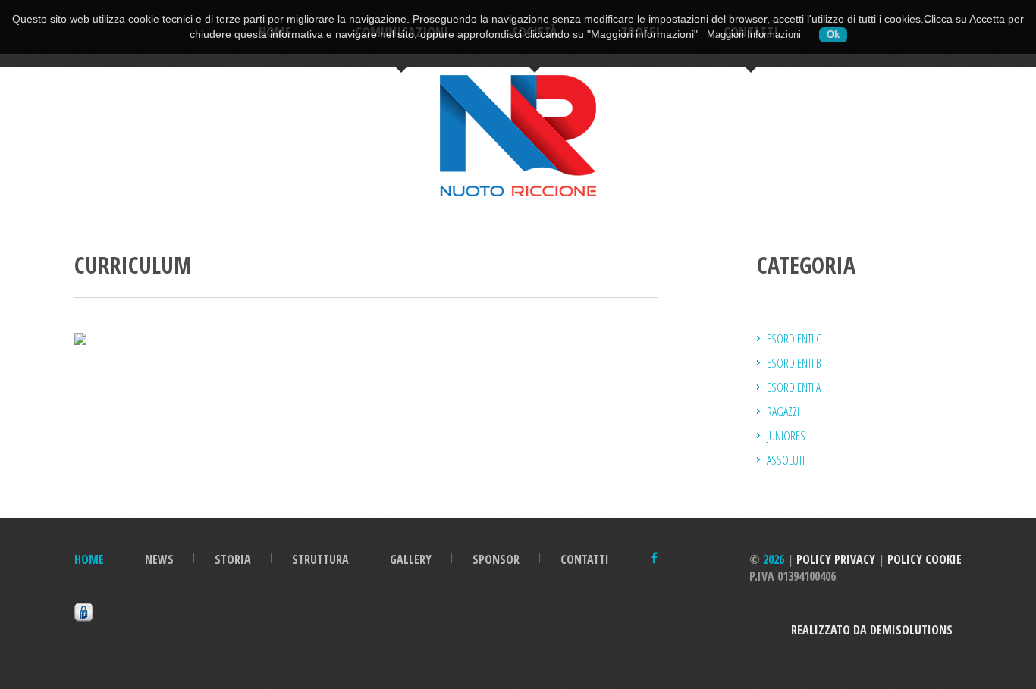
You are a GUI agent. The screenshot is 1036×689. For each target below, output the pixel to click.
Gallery (411, 559)
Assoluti (786, 460)
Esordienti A (794, 387)
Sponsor (496, 559)
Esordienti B (794, 363)
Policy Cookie (924, 559)
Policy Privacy (835, 559)
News (159, 559)
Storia (233, 559)
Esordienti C (794, 338)
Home (89, 559)
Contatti (584, 559)
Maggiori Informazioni (754, 35)
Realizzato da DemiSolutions (876, 630)
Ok (833, 35)
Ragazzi (783, 411)
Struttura (320, 559)
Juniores (786, 435)
